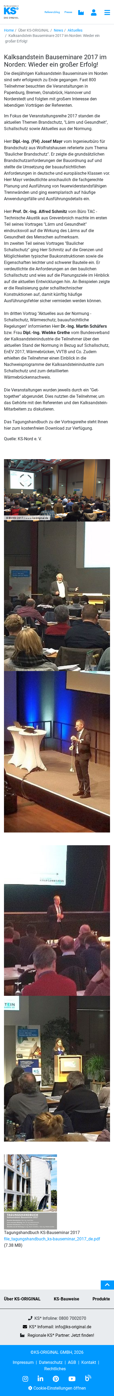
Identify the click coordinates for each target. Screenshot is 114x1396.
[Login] (94, 13)
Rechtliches (55, 1368)
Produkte (101, 1298)
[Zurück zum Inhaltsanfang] (107, 1287)
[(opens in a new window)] (27, 1379)
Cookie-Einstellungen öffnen (59, 1388)
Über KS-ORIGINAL (22, 1298)
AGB (72, 1362)
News (58, 30)
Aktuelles (75, 30)
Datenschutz (51, 1362)
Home (9, 30)
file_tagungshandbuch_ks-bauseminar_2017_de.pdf (52, 1238)
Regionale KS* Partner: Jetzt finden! (61, 1335)
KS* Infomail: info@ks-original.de (60, 1326)
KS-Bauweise (66, 1298)
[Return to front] (13, 11)
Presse (68, 12)
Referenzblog (52, 12)
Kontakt (88, 1362)
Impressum (23, 1362)
